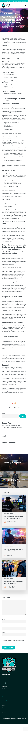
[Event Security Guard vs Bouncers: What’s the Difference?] (14, 575)
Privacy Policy (4, 707)
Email (3, 625)
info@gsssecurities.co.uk (20, 1)
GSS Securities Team (9, 26)
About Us (3, 688)
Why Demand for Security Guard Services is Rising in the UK (14, 433)
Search (3, 413)
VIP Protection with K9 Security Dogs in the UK (11, 425)
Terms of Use (4, 712)
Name (3, 619)
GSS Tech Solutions (14, 719)
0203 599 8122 (7, 1)
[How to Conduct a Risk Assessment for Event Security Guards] (14, 543)
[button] (25, 5)
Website (3, 632)
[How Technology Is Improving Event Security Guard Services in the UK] (14, 510)
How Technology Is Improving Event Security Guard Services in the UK (12, 428)
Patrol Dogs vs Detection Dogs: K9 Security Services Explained (12, 435)
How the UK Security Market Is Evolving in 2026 (11, 431)
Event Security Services (9, 13)
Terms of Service (5, 710)
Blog (3, 690)
